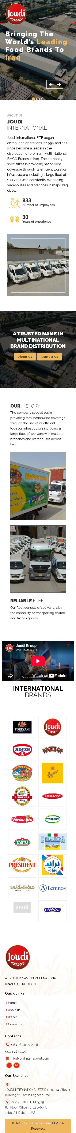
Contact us (15, 1024)
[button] (33, 99)
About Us (25, 357)
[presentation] (50, 84)
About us (14, 1010)
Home (12, 1002)
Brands (13, 1017)
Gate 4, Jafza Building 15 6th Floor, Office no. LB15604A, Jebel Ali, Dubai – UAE (26, 1107)
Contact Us (49, 357)
